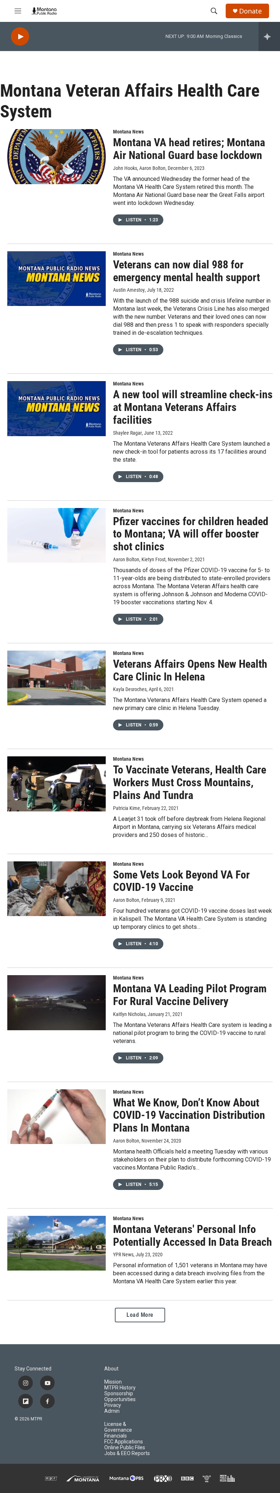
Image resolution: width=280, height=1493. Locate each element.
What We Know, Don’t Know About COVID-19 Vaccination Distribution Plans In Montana (189, 1115)
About (111, 1369)
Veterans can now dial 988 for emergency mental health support (186, 271)
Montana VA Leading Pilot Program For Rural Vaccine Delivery (190, 995)
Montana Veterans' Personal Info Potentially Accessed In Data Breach (192, 1235)
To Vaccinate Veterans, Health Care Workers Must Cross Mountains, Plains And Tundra (189, 782)
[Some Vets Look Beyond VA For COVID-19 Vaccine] (56, 888)
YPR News (123, 1254)
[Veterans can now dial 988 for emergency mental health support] (56, 278)
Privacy (112, 1405)
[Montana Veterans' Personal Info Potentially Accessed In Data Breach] (56, 1243)
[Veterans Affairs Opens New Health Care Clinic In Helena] (56, 678)
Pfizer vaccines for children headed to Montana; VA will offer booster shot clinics (190, 534)
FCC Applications (123, 1441)
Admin (112, 1411)
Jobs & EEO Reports (127, 1453)
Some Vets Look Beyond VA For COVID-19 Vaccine (181, 881)
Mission (113, 1382)
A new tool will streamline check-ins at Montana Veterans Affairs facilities (193, 407)
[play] (20, 36)
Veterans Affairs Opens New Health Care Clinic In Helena (190, 670)
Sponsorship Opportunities (120, 1396)
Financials (115, 1436)
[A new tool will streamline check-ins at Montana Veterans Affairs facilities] (56, 408)
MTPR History (120, 1388)
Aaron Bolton (126, 900)
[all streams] (269, 36)
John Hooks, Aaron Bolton (139, 168)
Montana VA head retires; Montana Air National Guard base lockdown (189, 149)
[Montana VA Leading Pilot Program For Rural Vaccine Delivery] (56, 1002)
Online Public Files (124, 1447)
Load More (140, 1314)
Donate (250, 11)
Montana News (128, 132)
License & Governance (118, 1427)
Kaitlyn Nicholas (129, 1014)
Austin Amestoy (129, 290)
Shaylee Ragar (127, 433)
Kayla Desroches (130, 689)
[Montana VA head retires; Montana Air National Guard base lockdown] (56, 156)
